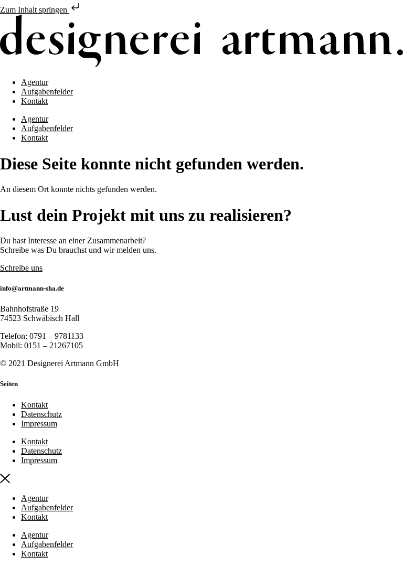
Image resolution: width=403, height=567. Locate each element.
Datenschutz (41, 414)
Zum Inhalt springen (34, 9)
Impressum (39, 423)
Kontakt (34, 101)
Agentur (34, 82)
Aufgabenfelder (47, 91)
